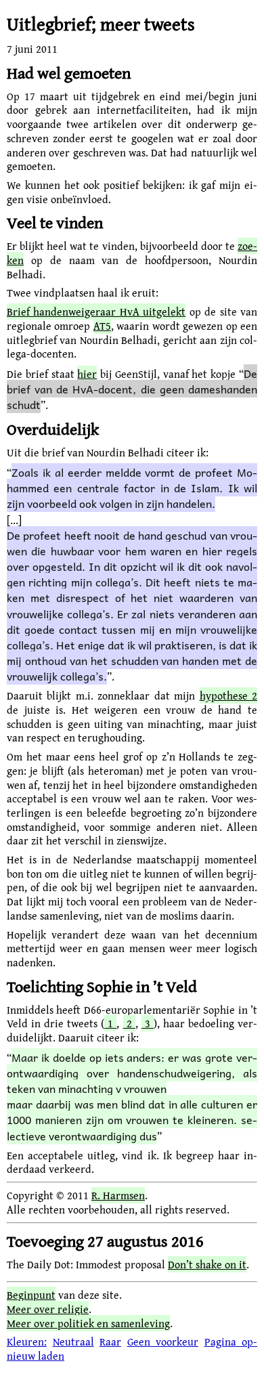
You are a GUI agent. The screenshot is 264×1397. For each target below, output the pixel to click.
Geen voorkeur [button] (163, 1341)
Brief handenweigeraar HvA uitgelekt (96, 311)
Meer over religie (48, 1309)
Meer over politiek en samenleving (88, 1323)
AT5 (102, 326)
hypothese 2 (228, 695)
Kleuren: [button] (27, 1341)
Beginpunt (31, 1295)
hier (87, 374)
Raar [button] (110, 1341)
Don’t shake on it (207, 1264)
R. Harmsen (118, 1195)
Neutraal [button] (73, 1341)
